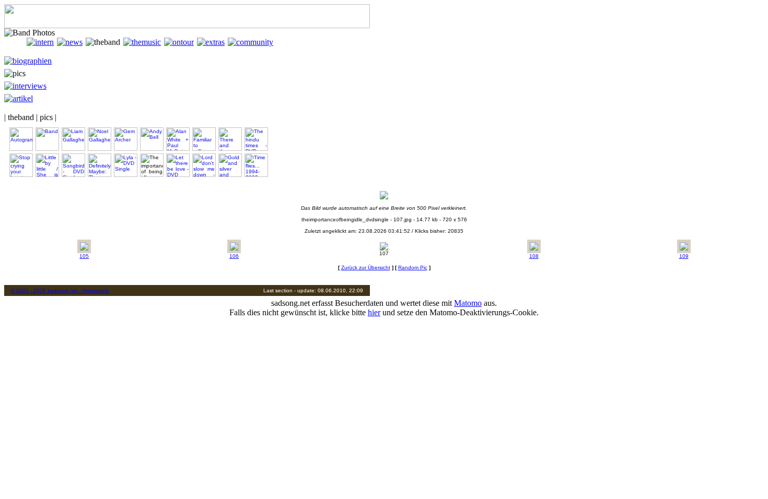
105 (84, 256)
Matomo (468, 303)
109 (684, 256)
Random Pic (412, 267)
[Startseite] (15, 42)
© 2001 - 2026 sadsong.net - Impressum (60, 290)
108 (534, 256)
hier (374, 312)
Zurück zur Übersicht (365, 267)
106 (234, 256)
